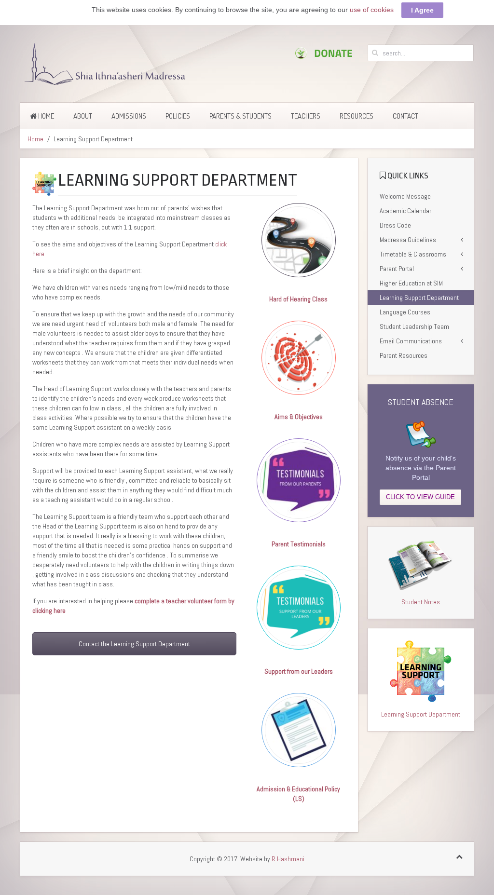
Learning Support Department (419, 297)
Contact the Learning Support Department (134, 643)
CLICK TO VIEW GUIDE (420, 497)
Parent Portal (397, 268)
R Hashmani (288, 858)
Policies (177, 116)
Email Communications (411, 341)
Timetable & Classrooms (413, 254)
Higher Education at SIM (411, 283)
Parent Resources (403, 355)
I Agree (422, 10)
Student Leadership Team (414, 326)
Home (45, 116)
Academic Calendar (405, 210)
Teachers (305, 116)
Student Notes (420, 601)
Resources (356, 116)
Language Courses (405, 312)
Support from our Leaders (298, 671)
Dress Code (395, 225)
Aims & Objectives (298, 416)
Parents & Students (240, 116)
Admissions (128, 116)
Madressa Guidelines (408, 239)
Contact (405, 116)
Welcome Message (405, 196)
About (82, 116)
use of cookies (372, 10)
